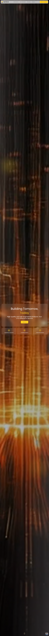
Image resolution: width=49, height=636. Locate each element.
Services (28, 1)
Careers (33, 1)
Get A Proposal (44, 1)
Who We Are (16, 1)
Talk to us (24, 322)
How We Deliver (23, 1)
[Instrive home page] (5, 2)
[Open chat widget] (46, 633)
